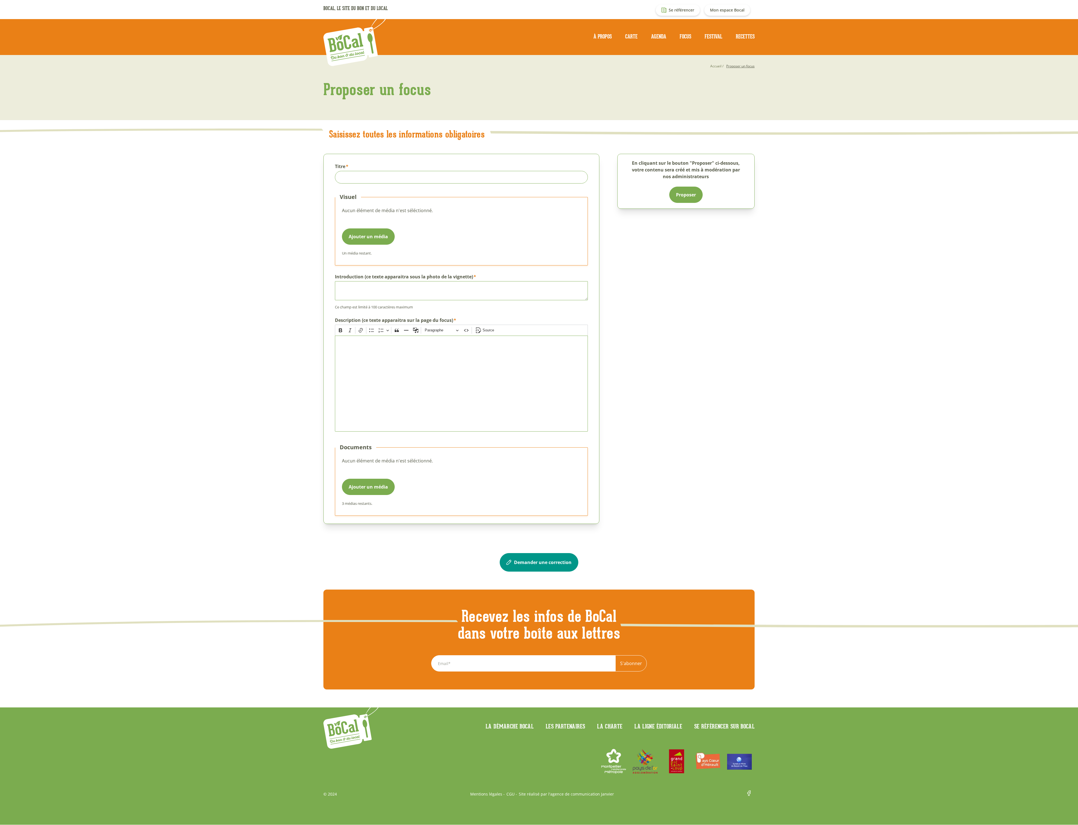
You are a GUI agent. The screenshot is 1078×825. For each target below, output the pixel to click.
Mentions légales (486, 794)
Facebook (751, 794)
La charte (609, 726)
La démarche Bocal (510, 726)
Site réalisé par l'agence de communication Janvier (566, 794)
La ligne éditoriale (658, 726)
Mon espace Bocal (727, 10)
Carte (631, 36)
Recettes (745, 36)
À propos (602, 36)
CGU (510, 794)
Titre (340, 166)
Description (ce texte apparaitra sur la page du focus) (394, 320)
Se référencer (681, 10)
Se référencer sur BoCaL (724, 726)
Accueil (715, 66)
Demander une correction (543, 562)
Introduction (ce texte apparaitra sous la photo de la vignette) (404, 277)
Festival (713, 36)
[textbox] (461, 384)
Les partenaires (565, 726)
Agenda (658, 36)
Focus (685, 36)
